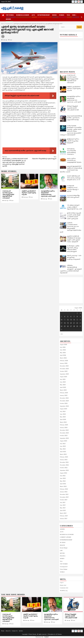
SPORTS (62, 558)
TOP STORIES (10, 15)
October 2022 (63, 468)
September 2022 (64, 470)
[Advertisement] (29, 135)
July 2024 (62, 411)
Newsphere (51, 634)
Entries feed (63, 585)
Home (2, 631)
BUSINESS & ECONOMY (22, 15)
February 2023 (64, 457)
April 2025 (63, 387)
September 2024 (64, 406)
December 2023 (64, 430)
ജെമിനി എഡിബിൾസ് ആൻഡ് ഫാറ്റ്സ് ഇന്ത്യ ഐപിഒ (29, 192)
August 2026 (63, 344)
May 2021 (63, 508)
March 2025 (63, 390)
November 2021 (64, 497)
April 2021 (63, 510)
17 (61, 323)
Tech (61, 561)
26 (68, 326)
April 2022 (63, 484)
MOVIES (54, 15)
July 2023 (62, 443)
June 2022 (63, 478)
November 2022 (64, 465)
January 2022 (63, 492)
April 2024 (63, 419)
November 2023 (64, 433)
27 (71, 326)
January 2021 (63, 518)
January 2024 (63, 427)
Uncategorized (63, 567)
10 (61, 320)
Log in (61, 582)
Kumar (10, 40)
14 (74, 320)
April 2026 (63, 355)
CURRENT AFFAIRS (65, 537)
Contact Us (15, 631)
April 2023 (63, 451)
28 (74, 326)
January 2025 (63, 395)
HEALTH (62, 545)
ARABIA (62, 529)
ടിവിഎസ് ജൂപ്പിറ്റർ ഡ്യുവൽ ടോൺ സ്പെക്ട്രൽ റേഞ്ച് (71, 616)
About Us (8, 631)
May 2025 (63, 385)
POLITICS (62, 556)
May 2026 (63, 353)
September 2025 (64, 374)
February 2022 (64, 489)
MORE (74, 15)
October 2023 (63, 435)
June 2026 (63, 350)
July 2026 (62, 347)
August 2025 (63, 377)
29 (77, 326)
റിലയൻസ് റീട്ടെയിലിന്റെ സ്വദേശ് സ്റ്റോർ (44, 158)
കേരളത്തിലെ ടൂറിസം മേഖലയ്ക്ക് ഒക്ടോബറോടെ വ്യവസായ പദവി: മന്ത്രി (48, 193)
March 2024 (63, 422)
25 (64, 326)
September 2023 (64, 438)
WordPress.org (63, 590)
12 (68, 320)
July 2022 (62, 476)
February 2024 (64, 425)
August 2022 (63, 473)
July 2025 (62, 379)
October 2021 (63, 500)
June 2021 (63, 505)
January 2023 (63, 460)
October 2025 (63, 371)
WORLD (62, 572)
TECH (68, 15)
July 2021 (62, 502)
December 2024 (64, 398)
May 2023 (63, 449)
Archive (8, 19)
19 (68, 323)
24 (61, 326)
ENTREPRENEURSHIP (43, 15)
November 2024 (64, 401)
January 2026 (63, 363)
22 (77, 323)
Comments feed (64, 588)
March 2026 (63, 358)
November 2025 (64, 369)
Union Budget (63, 569)
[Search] (82, 17)
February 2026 (64, 360)
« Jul (61, 334)
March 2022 (63, 486)
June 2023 (63, 446)
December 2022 (64, 462)
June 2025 (63, 382)
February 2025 (64, 393)
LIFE (61, 550)
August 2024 (63, 409)
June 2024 (63, 414)
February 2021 (64, 516)
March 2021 (63, 513)
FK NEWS (61, 15)
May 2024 (63, 417)
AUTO (33, 15)
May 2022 (63, 481)
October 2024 (63, 403)
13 (71, 320)
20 (71, 323)
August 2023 (63, 441)
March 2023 (63, 454)
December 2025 (64, 366)
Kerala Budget (63, 548)
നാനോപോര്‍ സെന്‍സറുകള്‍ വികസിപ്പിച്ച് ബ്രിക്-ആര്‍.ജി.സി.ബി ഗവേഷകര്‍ (8, 194)
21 (74, 323)
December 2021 (64, 494)
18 (64, 323)
